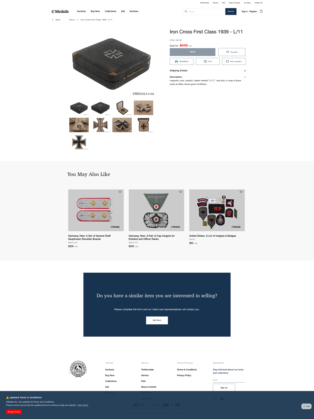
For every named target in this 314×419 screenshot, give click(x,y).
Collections (111, 381)
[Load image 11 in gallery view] (100, 107)
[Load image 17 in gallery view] (143, 125)
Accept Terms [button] (14, 412)
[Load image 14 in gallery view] (79, 125)
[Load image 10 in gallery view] (79, 107)
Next (148, 64)
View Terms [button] (82, 405)
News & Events (234, 3)
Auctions (109, 370)
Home (72, 20)
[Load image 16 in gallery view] (122, 125)
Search (231, 11)
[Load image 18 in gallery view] (79, 142)
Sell (107, 387)
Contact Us (258, 3)
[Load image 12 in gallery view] (122, 107)
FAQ (223, 3)
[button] (95, 11)
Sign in (245, 12)
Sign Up (224, 388)
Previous (73, 64)
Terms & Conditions (187, 370)
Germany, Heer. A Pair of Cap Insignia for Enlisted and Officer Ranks (152, 237)
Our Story (247, 3)
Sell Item (157, 320)
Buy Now (109, 376)
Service (215, 3)
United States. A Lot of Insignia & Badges (212, 236)
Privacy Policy (184, 376)
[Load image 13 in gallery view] (143, 107)
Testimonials (204, 3)
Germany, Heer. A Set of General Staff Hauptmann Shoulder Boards (89, 237)
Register (253, 12)
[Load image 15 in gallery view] (100, 125)
